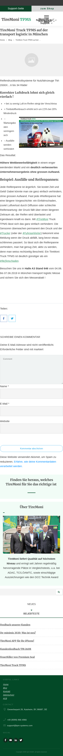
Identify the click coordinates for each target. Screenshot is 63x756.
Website (5, 421)
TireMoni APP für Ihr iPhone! (17, 640)
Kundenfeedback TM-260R (15, 648)
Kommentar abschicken (31, 448)
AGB (5, 698)
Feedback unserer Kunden (15, 624)
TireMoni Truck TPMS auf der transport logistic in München (24, 32)
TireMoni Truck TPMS (13, 665)
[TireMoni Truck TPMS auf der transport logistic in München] (31, 60)
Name (4, 386)
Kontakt (6, 691)
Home (5, 684)
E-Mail (4, 403)
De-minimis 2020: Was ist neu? (18, 632)
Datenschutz (8, 694)
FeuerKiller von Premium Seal (17, 657)
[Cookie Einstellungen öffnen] (5, 752)
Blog (5, 687)
